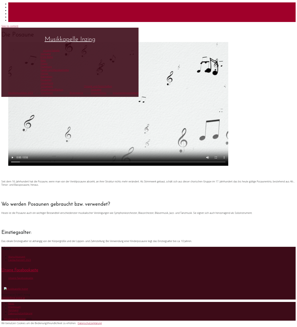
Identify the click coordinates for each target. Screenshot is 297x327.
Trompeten (47, 92)
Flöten (44, 63)
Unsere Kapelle (51, 50)
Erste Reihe (47, 57)
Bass (43, 60)
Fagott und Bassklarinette (55, 70)
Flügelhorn (46, 66)
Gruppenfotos (98, 92)
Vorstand (46, 53)
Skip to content (9, 26)
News (11, 303)
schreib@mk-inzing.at (13, 298)
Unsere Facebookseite (19, 270)
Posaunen (46, 79)
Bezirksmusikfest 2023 (20, 92)
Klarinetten (46, 76)
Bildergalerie (76, 92)
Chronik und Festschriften (98, 86)
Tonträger (96, 89)
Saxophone (47, 83)
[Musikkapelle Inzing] (148, 288)
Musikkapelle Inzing (70, 39)
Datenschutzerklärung (20, 313)
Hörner (44, 73)
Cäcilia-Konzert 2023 (19, 260)
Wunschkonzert (16, 256)
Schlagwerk (47, 86)
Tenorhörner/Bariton (52, 89)
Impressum (14, 306)
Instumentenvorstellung (126, 92)
